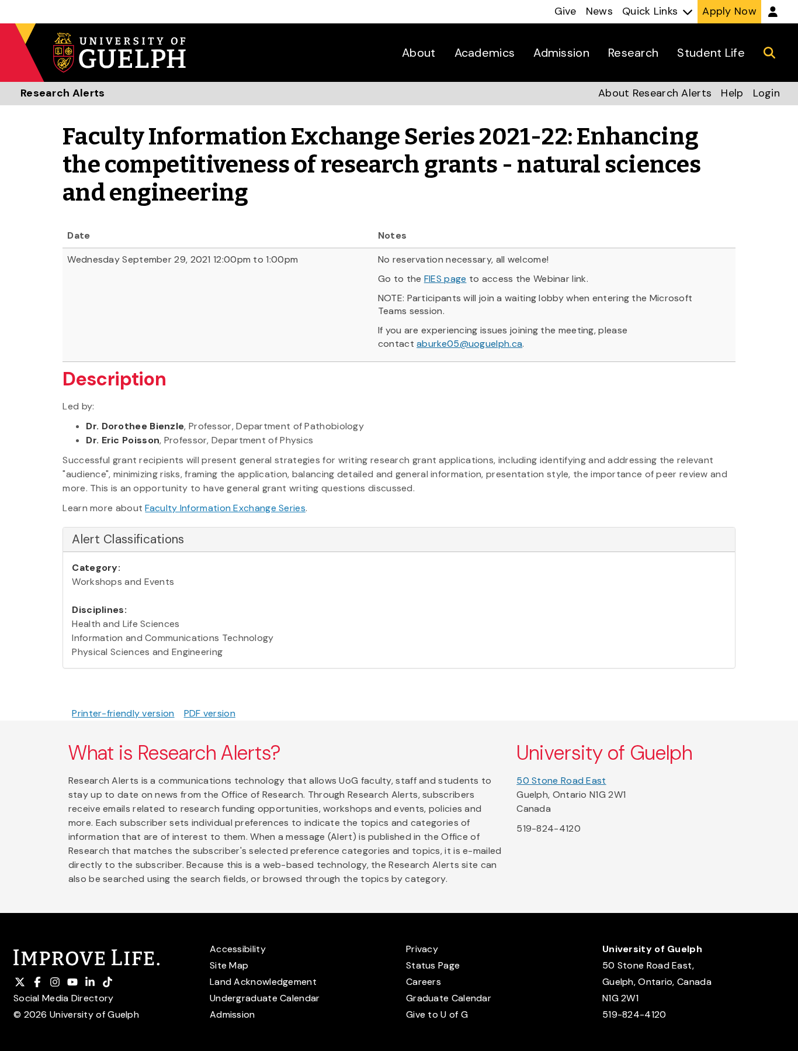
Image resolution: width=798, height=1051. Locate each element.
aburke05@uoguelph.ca (469, 343)
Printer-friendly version (123, 713)
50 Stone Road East (561, 780)
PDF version (209, 713)
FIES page (445, 279)
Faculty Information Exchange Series (225, 508)
